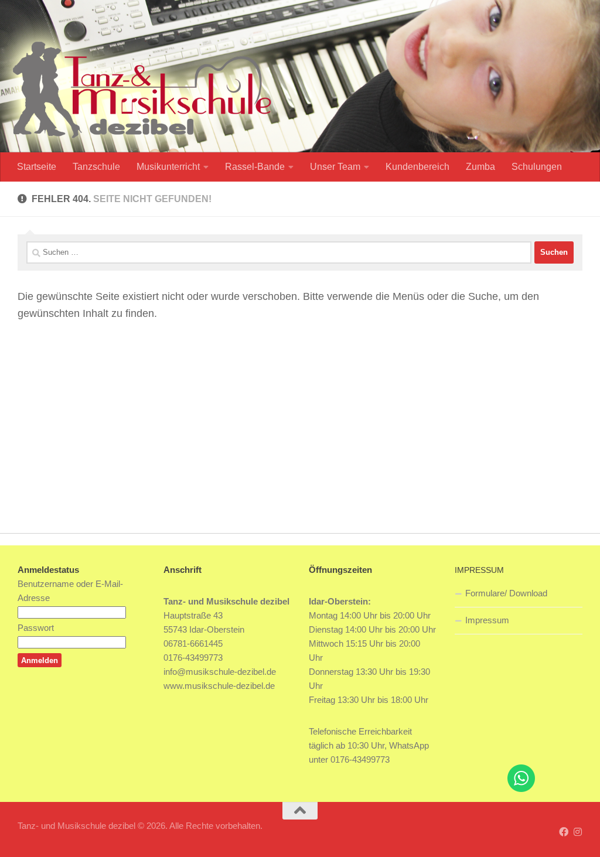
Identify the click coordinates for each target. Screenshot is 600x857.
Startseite (36, 167)
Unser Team (335, 167)
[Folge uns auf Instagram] (577, 832)
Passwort (36, 628)
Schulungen (537, 167)
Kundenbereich (417, 167)
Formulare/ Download (506, 593)
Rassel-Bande (255, 167)
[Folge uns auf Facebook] (563, 832)
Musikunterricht (168, 167)
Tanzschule (96, 167)
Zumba (480, 167)
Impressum (487, 620)
